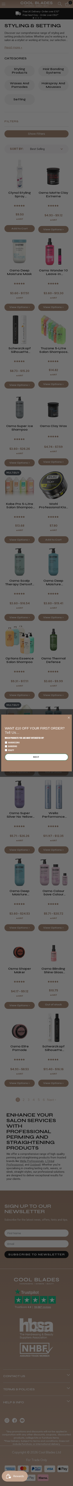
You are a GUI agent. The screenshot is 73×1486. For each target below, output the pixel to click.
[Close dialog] (69, 718)
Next (36, 757)
